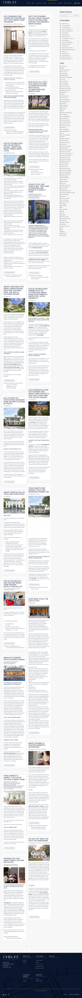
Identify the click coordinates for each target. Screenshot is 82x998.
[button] (41, 987)
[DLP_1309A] (14, 798)
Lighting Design (64, 75)
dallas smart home (65, 138)
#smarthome (64, 107)
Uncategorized (7, 24)
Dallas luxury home (11, 386)
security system (43, 825)
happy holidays (64, 148)
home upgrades (65, 129)
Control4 (63, 79)
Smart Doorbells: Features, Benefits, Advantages (36, 745)
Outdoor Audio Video (66, 88)
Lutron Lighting (12, 784)
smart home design (11, 130)
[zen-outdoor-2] (39, 611)
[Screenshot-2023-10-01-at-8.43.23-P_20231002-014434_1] (39, 102)
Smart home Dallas (11, 388)
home (62, 133)
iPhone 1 (63, 137)
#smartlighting (64, 105)
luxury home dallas (11, 131)
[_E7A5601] (14, 599)
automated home (11, 383)
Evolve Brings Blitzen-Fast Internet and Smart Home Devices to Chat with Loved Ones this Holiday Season (38, 393)
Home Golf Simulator (17, 786)
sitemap (65, 994)
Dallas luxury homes (65, 125)
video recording (41, 827)
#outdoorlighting (65, 101)
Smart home (64, 71)
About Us (25, 960)
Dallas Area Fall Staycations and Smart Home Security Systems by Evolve (14, 401)
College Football (65, 222)
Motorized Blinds (65, 187)
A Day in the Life (39, 964)
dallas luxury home (65, 142)
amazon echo (45, 277)
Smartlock (34, 827)
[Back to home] (10, 3)
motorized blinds (65, 177)
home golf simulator (66, 122)
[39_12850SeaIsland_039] (39, 309)
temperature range (65, 218)
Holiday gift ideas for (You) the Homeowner (38, 840)
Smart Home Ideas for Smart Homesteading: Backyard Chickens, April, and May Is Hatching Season (14, 290)
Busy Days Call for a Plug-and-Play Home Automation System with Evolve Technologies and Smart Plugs (37, 86)
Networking (20, 24)
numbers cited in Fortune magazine (36, 259)
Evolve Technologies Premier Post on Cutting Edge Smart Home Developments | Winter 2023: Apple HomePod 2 (38, 293)
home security (10, 275)
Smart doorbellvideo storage (39, 828)
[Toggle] (78, 25)
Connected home (18, 133)
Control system (64, 118)
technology (63, 205)
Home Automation (43, 587)
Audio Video (17, 783)
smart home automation (38, 172)
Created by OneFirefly (74, 994)
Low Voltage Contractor (34, 198)
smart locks (17, 276)
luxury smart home (65, 124)
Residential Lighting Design (34, 195)
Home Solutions (39, 960)
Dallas (12, 646)
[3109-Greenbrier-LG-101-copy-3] (39, 408)
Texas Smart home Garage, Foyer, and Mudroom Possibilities (38, 490)
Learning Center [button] (52, 3)
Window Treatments (8, 788)
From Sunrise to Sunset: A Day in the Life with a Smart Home (14, 778)
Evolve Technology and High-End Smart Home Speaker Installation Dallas (13, 584)
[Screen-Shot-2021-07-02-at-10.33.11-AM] (14, 673)
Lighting (63, 231)
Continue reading (9, 127)
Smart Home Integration (67, 77)
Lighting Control (14, 661)
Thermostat (64, 233)
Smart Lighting (18, 938)
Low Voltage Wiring (65, 116)
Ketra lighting (7, 902)
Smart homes (64, 97)
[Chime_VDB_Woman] (39, 758)
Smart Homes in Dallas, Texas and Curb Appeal (14, 493)
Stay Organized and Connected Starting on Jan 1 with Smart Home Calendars (14, 19)
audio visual (64, 179)
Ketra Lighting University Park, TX (11, 865)
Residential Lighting (65, 174)
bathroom (63, 127)
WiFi (62, 229)
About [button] (33, 3)
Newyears (63, 215)
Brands (37, 962)
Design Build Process (66, 190)
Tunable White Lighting (12, 936)
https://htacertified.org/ (9, 753)
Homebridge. (40, 335)
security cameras (65, 226)
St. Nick (33, 422)
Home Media (14, 24)
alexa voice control (36, 277)
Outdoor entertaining (66, 172)
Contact (60, 3)
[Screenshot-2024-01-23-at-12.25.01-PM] (14, 39)
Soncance (17, 646)
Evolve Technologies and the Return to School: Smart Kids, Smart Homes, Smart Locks (13, 147)
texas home (35, 587)
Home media (64, 209)
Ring (42, 806)
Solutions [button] (38, 3)
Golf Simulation (64, 140)
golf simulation (64, 181)
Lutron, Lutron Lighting (33, 196)
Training (25, 980)
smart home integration (37, 169)
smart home (10, 276)
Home (28, 3)
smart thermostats (65, 99)
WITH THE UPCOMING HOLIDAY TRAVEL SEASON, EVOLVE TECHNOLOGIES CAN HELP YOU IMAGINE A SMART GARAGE (38, 20)
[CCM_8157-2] (14, 505)
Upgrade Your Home (40, 968)
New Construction (40, 966)
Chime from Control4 (33, 806)
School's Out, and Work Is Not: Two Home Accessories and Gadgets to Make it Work (38, 188)
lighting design (64, 176)
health (62, 211)
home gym (63, 203)
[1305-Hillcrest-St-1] (14, 165)
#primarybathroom (65, 131)
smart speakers (35, 278)
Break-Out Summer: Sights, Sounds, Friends (14, 659)
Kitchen (63, 213)
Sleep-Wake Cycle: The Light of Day (38, 600)
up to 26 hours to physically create (12, 364)
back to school (18, 275)
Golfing (62, 94)
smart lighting (20, 131)
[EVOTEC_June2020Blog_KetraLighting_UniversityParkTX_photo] (14, 875)
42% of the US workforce (42, 252)
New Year (63, 183)
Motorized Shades (8, 786)
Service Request (67, 3)
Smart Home (39, 194)
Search (76, 15)
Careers (24, 962)
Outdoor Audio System (33, 197)
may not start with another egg (11, 367)
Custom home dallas (12, 384)
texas (62, 110)
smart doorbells (65, 216)
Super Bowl (63, 103)
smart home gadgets (37, 275)
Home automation (65, 198)
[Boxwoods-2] (39, 853)
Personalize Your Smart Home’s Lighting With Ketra (14, 860)
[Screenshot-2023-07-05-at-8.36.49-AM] (39, 211)
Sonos (8, 646)
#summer (63, 109)
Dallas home (10, 133)
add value (33, 578)
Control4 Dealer (42, 196)
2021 (62, 228)
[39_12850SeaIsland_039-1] (14, 305)
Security (13, 152)
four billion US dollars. (37, 247)
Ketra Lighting (14, 864)
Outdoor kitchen (65, 202)
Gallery (44, 3)
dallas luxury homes (65, 161)
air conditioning (64, 200)
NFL (62, 207)
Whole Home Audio (15, 588)
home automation (36, 174)
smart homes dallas (66, 159)
